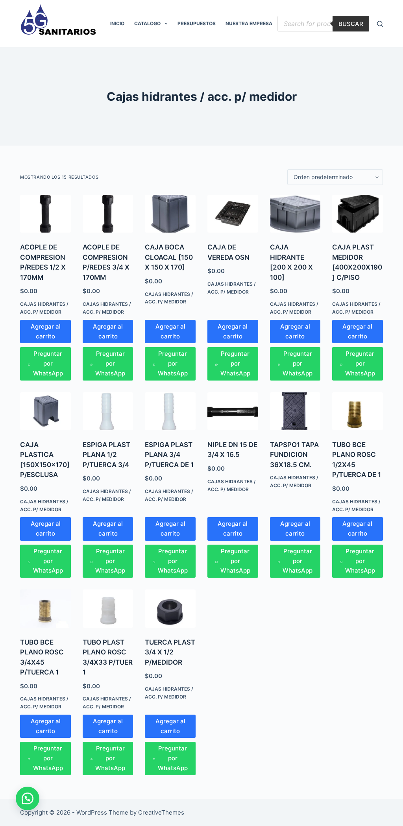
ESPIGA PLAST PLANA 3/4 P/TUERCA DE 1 (169, 455)
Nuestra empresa (249, 23)
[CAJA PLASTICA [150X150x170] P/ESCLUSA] (45, 411)
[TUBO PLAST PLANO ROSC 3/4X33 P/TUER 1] (108, 608)
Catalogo (147, 23)
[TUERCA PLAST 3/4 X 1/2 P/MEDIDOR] (170, 608)
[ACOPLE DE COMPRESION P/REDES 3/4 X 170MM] (108, 214)
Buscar (350, 24)
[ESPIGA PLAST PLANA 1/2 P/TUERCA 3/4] (108, 411)
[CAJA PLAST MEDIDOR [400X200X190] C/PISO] (357, 214)
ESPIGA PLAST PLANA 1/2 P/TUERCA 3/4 (106, 455)
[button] (27, 798)
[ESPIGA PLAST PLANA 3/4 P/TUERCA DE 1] (170, 411)
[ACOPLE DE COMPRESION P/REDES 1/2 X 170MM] (45, 214)
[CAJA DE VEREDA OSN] (232, 214)
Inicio (117, 23)
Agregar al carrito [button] (46, 331)
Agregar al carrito (295, 528)
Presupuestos (196, 23)
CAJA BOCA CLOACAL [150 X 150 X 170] (169, 257)
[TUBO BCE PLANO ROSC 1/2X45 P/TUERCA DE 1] (357, 411)
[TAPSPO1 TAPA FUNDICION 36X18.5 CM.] (295, 411)
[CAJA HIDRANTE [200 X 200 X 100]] (295, 214)
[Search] (380, 24)
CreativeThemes (161, 812)
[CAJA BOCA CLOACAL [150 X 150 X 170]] (170, 214)
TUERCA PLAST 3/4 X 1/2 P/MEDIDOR (170, 652)
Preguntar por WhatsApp (48, 363)
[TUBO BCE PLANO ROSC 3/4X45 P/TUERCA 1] (45, 608)
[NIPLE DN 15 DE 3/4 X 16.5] (232, 411)
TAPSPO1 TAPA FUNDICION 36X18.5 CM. (294, 455)
